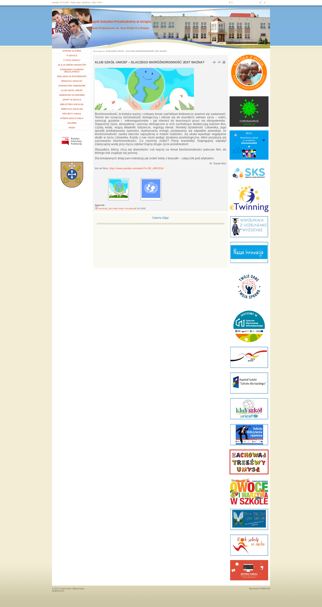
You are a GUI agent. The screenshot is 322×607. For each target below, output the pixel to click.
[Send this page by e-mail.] (218, 62)
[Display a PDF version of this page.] (223, 62)
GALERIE (71, 123)
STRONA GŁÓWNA (71, 51)
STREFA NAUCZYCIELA (71, 118)
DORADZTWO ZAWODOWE (72, 86)
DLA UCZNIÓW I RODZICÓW (72, 65)
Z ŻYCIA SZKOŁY (71, 60)
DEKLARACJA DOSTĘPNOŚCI (72, 76)
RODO (72, 128)
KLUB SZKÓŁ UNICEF (72, 90)
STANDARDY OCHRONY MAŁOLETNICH (72, 70)
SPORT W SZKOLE (72, 100)
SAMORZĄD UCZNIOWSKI (72, 95)
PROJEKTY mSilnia (71, 114)
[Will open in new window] (72, 141)
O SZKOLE (73, 55)
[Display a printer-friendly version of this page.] (214, 62)
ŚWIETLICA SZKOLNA (72, 109)
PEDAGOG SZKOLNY (71, 81)
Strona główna (98, 51)
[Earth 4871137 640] (118, 188)
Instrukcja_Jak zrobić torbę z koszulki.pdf (117, 208)
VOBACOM (265, 588)
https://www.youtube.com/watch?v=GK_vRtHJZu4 (136, 168)
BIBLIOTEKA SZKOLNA (71, 104)
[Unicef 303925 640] (151, 188)
